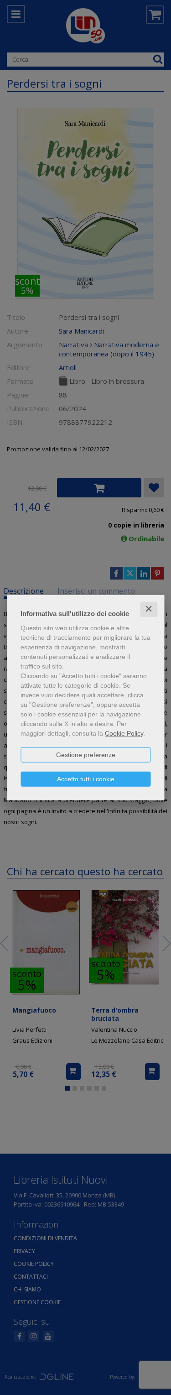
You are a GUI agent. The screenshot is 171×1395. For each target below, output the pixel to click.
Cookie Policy (124, 733)
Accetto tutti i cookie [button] (85, 779)
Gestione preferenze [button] (85, 754)
